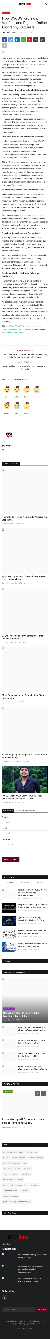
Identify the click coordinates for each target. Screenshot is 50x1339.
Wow (26, 413)
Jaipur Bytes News (8, 524)
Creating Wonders (35, 1157)
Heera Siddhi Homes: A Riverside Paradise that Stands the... (24, 518)
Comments (8, 810)
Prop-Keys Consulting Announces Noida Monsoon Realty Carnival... (33, 906)
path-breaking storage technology (16, 1202)
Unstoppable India (8, 761)
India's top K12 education (13, 1152)
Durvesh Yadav (7, 642)
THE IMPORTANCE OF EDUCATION (17, 1168)
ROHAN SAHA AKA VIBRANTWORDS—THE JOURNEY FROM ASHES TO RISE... (22, 797)
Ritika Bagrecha (8, 1127)
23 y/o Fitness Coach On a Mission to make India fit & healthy (23, 637)
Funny (36, 397)
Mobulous (35, 1185)
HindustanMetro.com (14, 333)
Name (5, 817)
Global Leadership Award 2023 (15, 1185)
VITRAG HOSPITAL (10, 1174)
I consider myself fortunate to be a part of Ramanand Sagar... (23, 1121)
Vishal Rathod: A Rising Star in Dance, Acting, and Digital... (32, 1256)
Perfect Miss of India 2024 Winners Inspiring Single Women (32, 1067)
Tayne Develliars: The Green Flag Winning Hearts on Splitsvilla (25, 367)
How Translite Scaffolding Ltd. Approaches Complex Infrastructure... (30, 1269)
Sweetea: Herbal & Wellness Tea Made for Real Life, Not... (32, 932)
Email (4, 828)
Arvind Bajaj (26, 1174)
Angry (6, 413)
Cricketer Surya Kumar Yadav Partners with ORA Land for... (29, 1280)
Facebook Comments (25, 810)
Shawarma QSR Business (13, 1179)
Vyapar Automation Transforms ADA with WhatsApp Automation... (32, 1028)
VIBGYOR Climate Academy (14, 1157)
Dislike (16, 397)
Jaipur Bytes (11, 32)
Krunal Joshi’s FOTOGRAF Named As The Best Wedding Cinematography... (32, 892)
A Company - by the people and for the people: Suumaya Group (24, 756)
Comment (6, 839)
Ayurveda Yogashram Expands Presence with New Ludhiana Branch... (24, 578)
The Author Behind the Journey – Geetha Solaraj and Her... (32, 1054)
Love (26, 397)
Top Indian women (10, 1196)
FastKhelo (25, 1191)
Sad (16, 413)
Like (6, 397)
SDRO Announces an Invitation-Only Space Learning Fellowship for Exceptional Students (25, 356)
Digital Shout (32, 1152)
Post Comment (10, 859)
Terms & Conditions (24, 1329)
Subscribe (41, 1309)
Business (6, 13)
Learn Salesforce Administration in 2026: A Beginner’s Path (32, 945)
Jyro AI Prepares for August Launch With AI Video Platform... (32, 918)
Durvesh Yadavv (8, 583)
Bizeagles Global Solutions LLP (15, 1163)
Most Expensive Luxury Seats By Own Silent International (23, 696)
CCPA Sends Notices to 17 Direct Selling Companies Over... (32, 1041)
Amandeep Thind (10, 1191)
